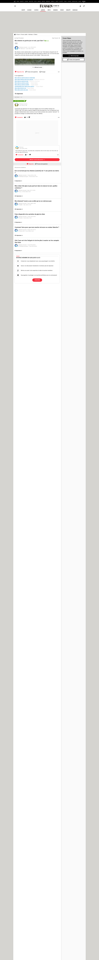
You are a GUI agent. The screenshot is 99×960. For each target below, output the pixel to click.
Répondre (31, 164)
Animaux (31, 34)
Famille (53, 1)
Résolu (47, 40)
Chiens (35, 34)
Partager (43, 71)
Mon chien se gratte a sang (22, 83)
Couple (36, 10)
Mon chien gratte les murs (21, 90)
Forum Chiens (34, 83)
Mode (18, 1)
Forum (83, 1)
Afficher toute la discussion (36, 159)
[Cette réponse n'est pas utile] (29, 117)
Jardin (39, 1)
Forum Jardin (24, 34)
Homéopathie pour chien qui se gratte (24, 86)
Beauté (22, 1)
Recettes (31, 1)
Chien (16, 43)
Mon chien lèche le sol (20, 88)
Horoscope (74, 1)
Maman (55, 10)
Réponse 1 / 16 (18, 97)
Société (61, 1)
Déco (35, 1)
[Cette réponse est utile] (25, 117)
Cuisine (26, 1)
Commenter (20, 117)
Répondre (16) (20, 71)
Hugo (79, 1)
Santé (57, 1)
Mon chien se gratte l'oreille (22, 84)
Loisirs (69, 1)
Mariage (48, 1)
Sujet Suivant (55, 38)
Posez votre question (32, 71)
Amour (43, 1)
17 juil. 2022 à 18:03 (30, 48)
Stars (65, 1)
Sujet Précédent (20, 38)
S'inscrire (37, 280)
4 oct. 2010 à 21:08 (23, 105)
